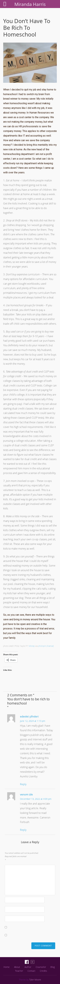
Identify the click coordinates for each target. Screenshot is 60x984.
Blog (52, 966)
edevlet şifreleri (29, 716)
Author (27, 966)
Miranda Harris (30, 4)
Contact (31, 970)
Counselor (41, 966)
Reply (23, 784)
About (17, 966)
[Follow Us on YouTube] (32, 962)
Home (7, 966)
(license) (50, 646)
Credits (43, 970)
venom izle (26, 794)
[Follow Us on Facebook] (27, 962)
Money (32, 646)
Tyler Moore (35, 979)
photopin (42, 646)
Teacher (19, 970)
